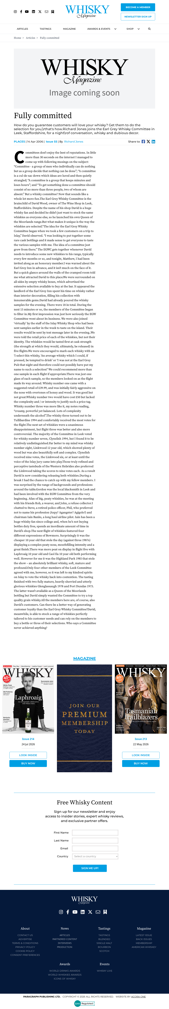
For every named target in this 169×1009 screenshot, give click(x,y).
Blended (104, 939)
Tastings (45, 28)
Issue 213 (141, 739)
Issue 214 (28, 739)
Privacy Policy (25, 947)
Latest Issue (144, 935)
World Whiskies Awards (65, 974)
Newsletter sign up (138, 16)
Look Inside (28, 755)
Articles (22, 28)
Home (17, 38)
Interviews (65, 943)
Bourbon (104, 947)
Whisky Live (104, 970)
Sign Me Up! (89, 868)
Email (64, 848)
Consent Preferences (25, 954)
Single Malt (104, 943)
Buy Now (28, 763)
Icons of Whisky (65, 978)
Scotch (104, 951)
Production (64, 947)
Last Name (61, 840)
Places (20, 141)
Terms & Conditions (25, 943)
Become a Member (138, 7)
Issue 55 (51, 141)
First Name (61, 832)
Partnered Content (64, 939)
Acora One (138, 996)
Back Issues (144, 939)
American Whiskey (144, 947)
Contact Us (25, 935)
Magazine (69, 28)
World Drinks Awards (64, 970)
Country (62, 856)
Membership (144, 943)
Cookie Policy (25, 951)
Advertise (25, 939)
